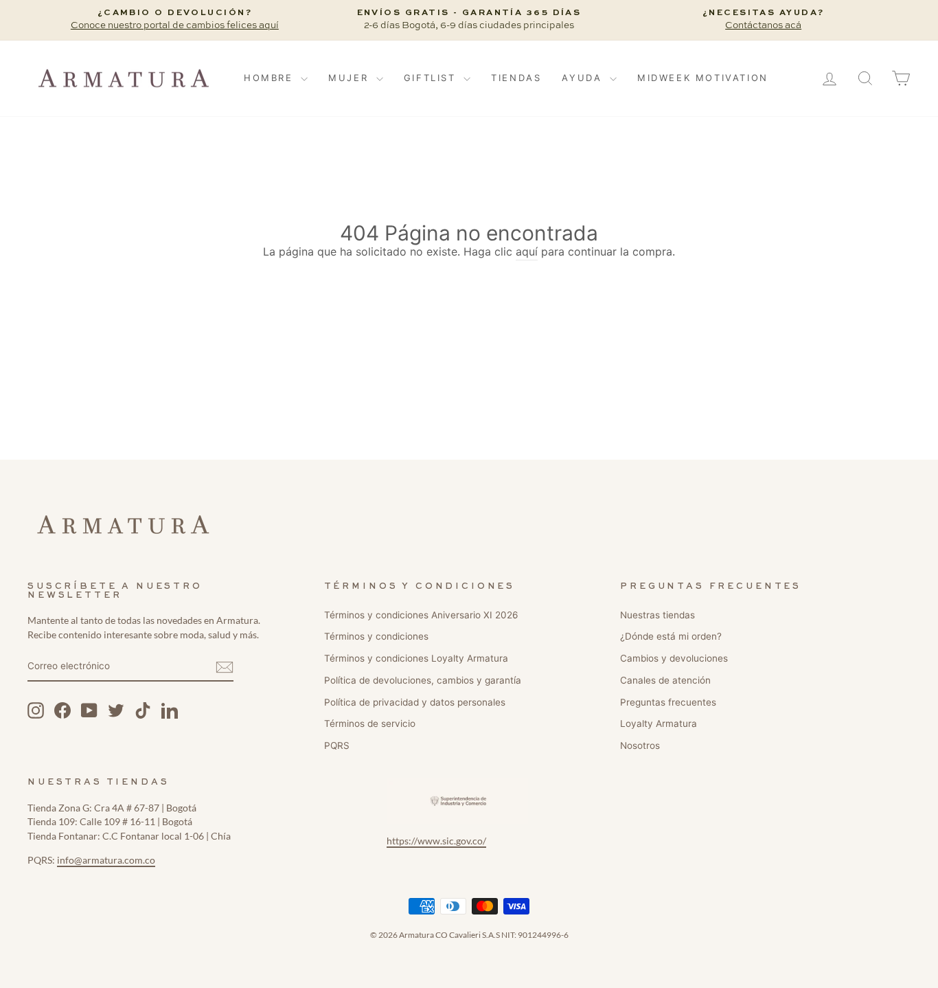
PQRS (337, 745)
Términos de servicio (369, 723)
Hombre (270, 77)
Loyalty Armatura (658, 723)
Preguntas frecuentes (668, 702)
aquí (527, 251)
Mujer (350, 77)
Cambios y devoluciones (674, 658)
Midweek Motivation (702, 77)
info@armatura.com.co (106, 860)
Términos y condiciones (376, 636)
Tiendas (516, 77)
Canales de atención (665, 680)
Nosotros (640, 745)
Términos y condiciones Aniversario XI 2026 (421, 614)
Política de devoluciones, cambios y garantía (422, 680)
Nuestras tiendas (657, 614)
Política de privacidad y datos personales (414, 702)
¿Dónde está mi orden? (671, 636)
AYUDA (584, 77)
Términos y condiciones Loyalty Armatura (416, 658)
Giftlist (432, 77)
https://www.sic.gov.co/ (436, 840)
